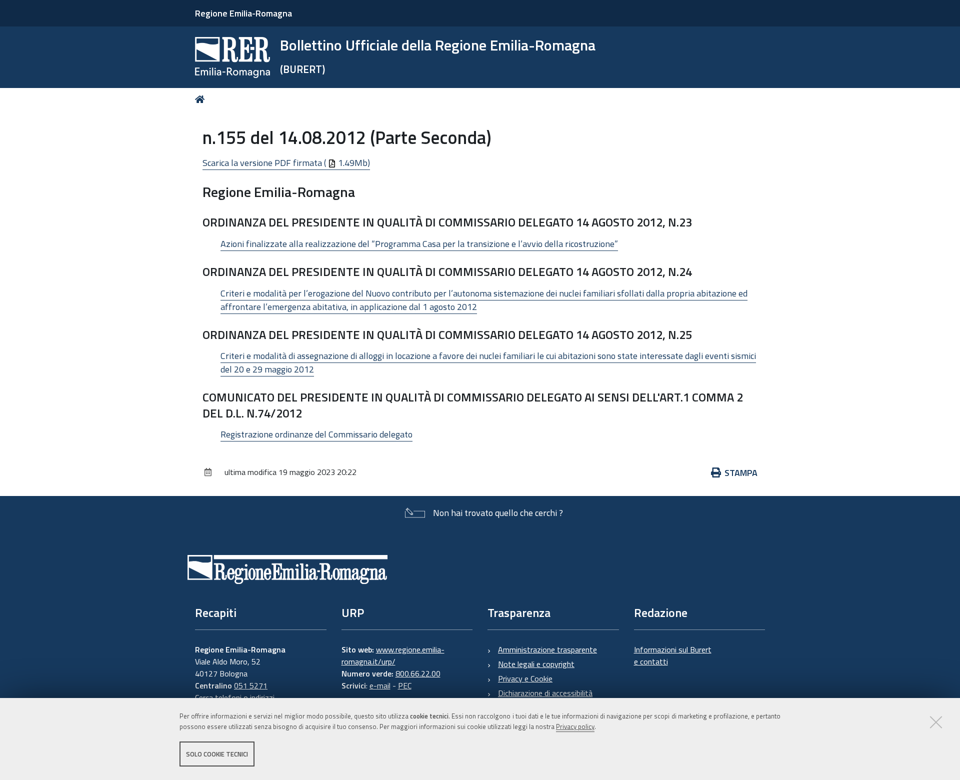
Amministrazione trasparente (547, 650)
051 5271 (251, 686)
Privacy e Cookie (525, 678)
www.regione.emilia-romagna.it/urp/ (393, 656)
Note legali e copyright (536, 664)
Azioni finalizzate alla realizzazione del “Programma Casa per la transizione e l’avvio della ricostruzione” (419, 243)
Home (201, 99)
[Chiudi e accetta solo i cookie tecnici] (936, 722)
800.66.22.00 (418, 674)
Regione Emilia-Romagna (243, 13)
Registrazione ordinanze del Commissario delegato (316, 434)
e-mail (380, 686)
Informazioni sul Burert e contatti (673, 656)
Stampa (741, 473)
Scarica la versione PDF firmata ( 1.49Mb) (286, 163)
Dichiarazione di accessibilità (545, 693)
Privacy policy (575, 727)
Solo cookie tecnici (217, 754)
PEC (405, 686)
